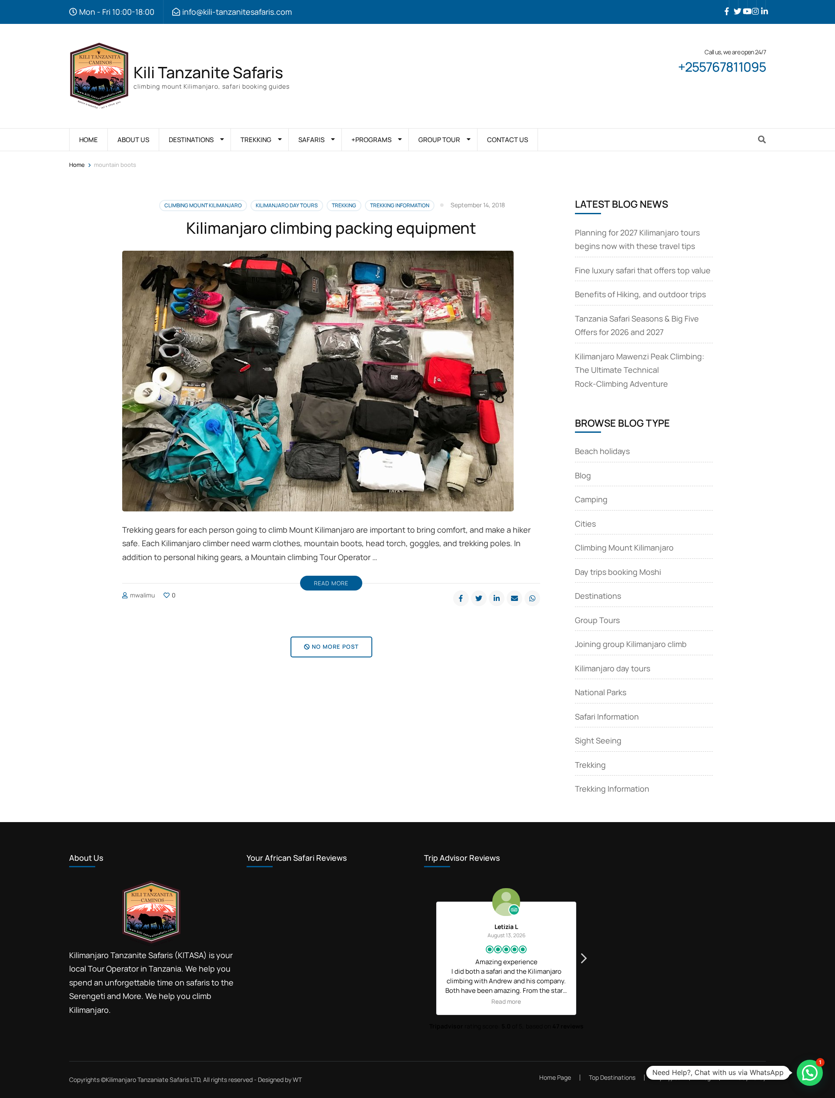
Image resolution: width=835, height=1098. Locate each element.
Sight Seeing (598, 740)
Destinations (598, 595)
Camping (591, 499)
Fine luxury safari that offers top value (643, 270)
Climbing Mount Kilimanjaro (203, 205)
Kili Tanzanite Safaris (208, 72)
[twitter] (733, 5)
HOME (88, 139)
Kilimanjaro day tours (287, 205)
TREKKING (255, 139)
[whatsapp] (532, 598)
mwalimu (142, 595)
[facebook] (724, 5)
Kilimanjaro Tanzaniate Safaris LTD (153, 1079)
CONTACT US (507, 139)
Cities (585, 523)
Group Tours (597, 620)
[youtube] (742, 5)
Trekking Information (399, 205)
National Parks (600, 692)
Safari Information (607, 716)
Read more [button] (506, 1001)
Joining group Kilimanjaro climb (631, 644)
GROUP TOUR (439, 139)
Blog (583, 475)
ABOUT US (133, 139)
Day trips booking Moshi (618, 572)
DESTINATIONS (191, 139)
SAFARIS (311, 139)
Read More (331, 583)
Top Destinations (612, 1077)
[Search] (762, 139)
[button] (583, 960)
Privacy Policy (747, 1078)
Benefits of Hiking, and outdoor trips (640, 294)
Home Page (555, 1077)
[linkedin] (761, 5)
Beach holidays (602, 451)
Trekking (344, 205)
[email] (514, 598)
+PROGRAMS (371, 139)
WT (297, 1079)
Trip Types (667, 1077)
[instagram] (752, 5)
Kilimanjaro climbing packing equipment (331, 228)
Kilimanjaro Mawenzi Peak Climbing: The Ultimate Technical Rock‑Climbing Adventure (639, 370)
